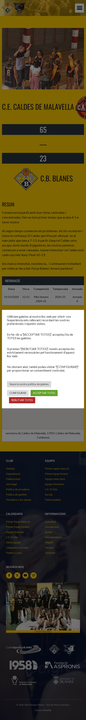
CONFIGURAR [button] (17, 393)
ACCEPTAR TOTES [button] (44, 393)
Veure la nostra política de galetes (29, 384)
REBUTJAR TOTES (22, 400)
